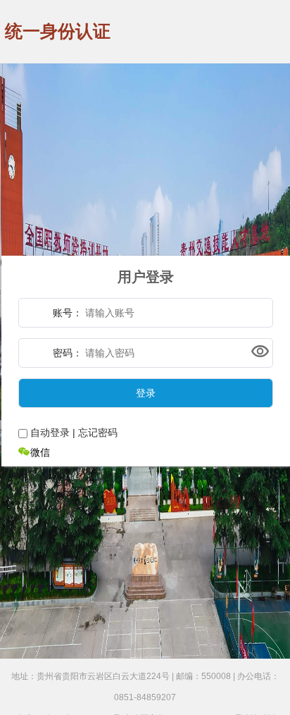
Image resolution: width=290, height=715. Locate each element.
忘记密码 (98, 432)
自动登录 (50, 432)
